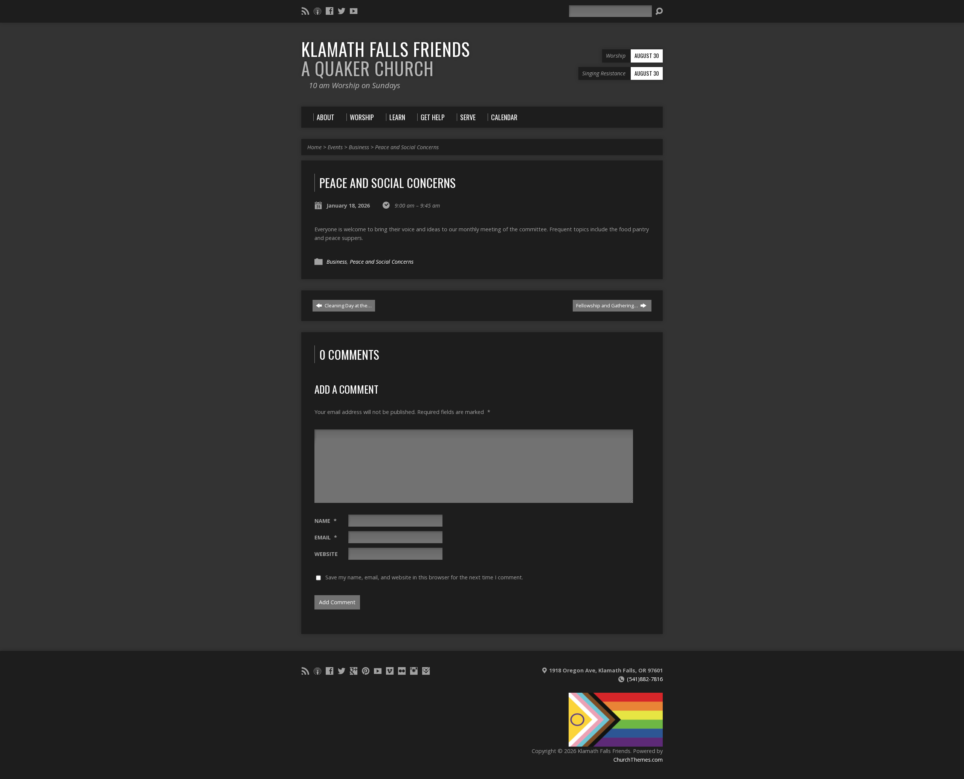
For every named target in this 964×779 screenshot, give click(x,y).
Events (335, 147)
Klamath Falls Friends (385, 58)
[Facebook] (329, 11)
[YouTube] (353, 11)
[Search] (659, 11)
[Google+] (353, 671)
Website (326, 554)
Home (314, 147)
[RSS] (305, 11)
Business (359, 147)
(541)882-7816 (645, 679)
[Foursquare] (426, 671)
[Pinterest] (365, 671)
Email (325, 537)
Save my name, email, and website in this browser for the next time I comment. (424, 577)
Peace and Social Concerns (407, 147)
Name (325, 520)
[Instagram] (414, 671)
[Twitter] (341, 11)
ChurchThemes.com (638, 759)
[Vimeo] (390, 671)
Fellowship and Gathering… (607, 305)
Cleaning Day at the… (347, 305)
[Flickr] (402, 671)
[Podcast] (317, 11)
